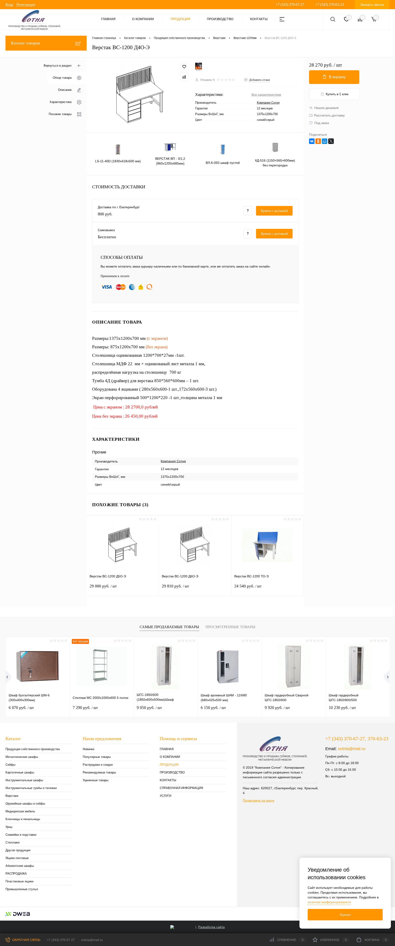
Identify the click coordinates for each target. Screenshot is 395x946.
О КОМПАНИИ (143, 19)
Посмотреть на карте (258, 800)
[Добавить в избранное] (184, 67)
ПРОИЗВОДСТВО (220, 19)
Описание (65, 90)
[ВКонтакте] (312, 141)
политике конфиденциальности (329, 902)
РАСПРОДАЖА (16, 873)
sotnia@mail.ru (351, 748)
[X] (331, 141)
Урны (8, 827)
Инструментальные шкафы (24, 780)
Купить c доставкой (274, 211)
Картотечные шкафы (19, 772)
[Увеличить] (141, 95)
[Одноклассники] (318, 141)
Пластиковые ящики (19, 881)
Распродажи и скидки (98, 764)
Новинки (88, 749)
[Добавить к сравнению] (184, 77)
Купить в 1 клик (337, 94)
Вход (9, 4)
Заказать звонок (372, 4)
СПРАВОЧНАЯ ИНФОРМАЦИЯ (181, 788)
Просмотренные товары (230, 627)
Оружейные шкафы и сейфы (25, 803)
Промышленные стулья (21, 889)
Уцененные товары (95, 780)
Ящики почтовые (17, 858)
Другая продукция (17, 850)
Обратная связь (25, 940)
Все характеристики (266, 94)
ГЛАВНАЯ (108, 19)
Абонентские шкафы (19, 866)
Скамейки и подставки (20, 834)
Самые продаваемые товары (169, 627)
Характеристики (61, 102)
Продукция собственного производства (32, 749)
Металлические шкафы (21, 757)
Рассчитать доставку (329, 115)
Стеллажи (12, 842)
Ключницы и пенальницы (22, 819)
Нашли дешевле (326, 108)
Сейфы (10, 764)
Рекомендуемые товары (99, 772)
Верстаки (11, 795)
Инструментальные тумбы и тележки (31, 788)
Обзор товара (62, 78)
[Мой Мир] (324, 141)
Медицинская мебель (20, 811)
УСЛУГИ (165, 795)
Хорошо (345, 914)
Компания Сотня (268, 102)
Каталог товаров (25, 43)
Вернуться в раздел (58, 65)
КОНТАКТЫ (258, 19)
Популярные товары (97, 757)
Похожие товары (60, 114)
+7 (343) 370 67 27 (61, 940)
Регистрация (25, 4)
